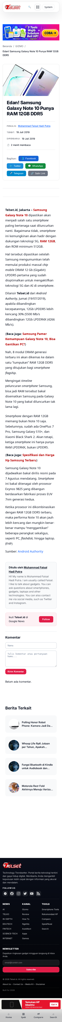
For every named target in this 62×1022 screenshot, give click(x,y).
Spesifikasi (47, 924)
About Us (7, 984)
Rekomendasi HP (50, 914)
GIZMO (19, 46)
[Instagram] (18, 893)
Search (45, 929)
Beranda (7, 46)
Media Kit (29, 984)
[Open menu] (37, 7)
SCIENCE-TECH (10, 933)
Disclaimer (40, 984)
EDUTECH (7, 924)
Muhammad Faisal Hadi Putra (34, 125)
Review (25, 914)
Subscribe (31, 969)
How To (25, 919)
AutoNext (26, 929)
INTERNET (7, 938)
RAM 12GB (47, 241)
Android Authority (30, 551)
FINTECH (7, 929)
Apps (24, 933)
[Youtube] (31, 893)
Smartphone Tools (50, 909)
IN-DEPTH (7, 919)
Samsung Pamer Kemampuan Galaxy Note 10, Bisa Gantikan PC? (30, 339)
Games (25, 938)
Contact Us (18, 984)
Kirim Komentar (16, 671)
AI (4, 909)
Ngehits (25, 924)
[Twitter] (25, 893)
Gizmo (25, 909)
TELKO (6, 914)
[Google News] (5, 893)
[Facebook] (12, 893)
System (48, 7)
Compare (46, 919)
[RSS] (38, 893)
